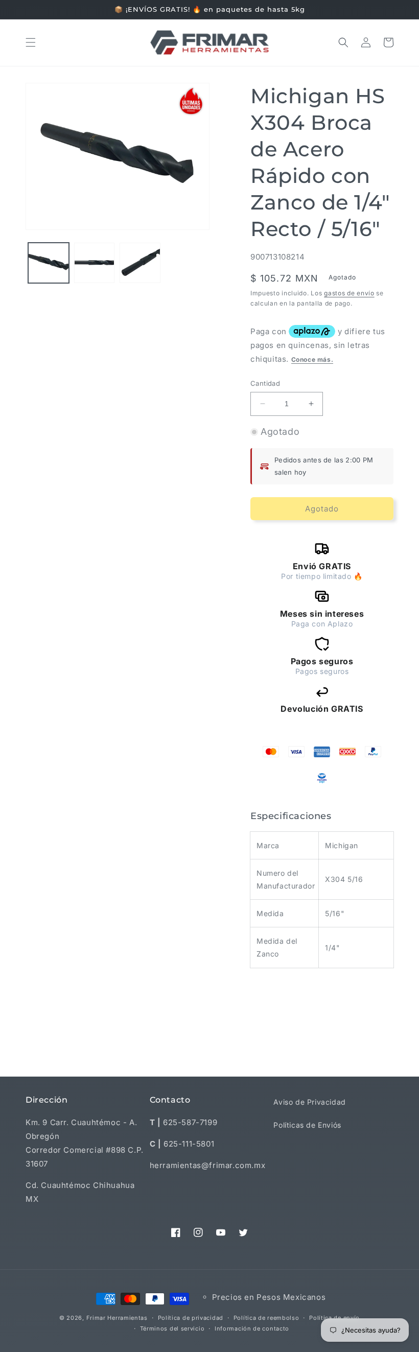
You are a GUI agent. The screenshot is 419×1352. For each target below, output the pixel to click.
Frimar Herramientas (117, 1317)
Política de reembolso (266, 1317)
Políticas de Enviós (307, 1125)
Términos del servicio (172, 1328)
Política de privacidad (190, 1317)
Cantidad (265, 383)
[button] (30, 42)
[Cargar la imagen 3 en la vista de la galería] (140, 263)
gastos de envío (349, 293)
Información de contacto (252, 1328)
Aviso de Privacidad (309, 1102)
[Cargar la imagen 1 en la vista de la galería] (48, 263)
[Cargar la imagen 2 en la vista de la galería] (94, 263)
